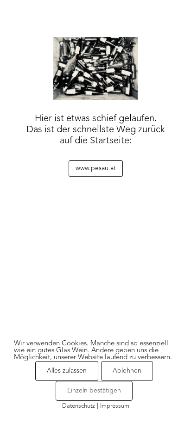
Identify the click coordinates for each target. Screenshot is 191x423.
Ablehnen (127, 371)
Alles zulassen (67, 371)
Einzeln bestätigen (94, 390)
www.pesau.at (96, 168)
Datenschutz (78, 406)
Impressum (114, 406)
